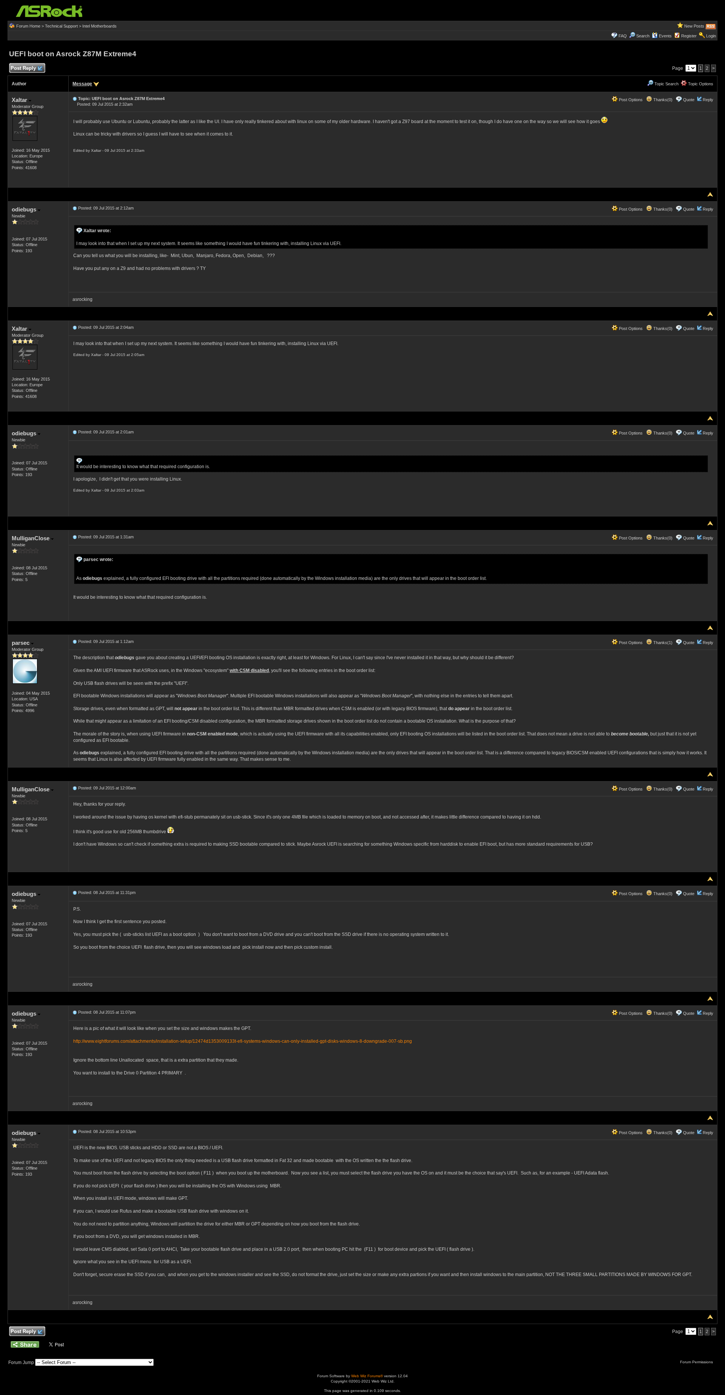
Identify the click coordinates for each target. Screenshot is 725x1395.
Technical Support (61, 26)
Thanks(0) (662, 99)
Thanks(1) (662, 642)
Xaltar (20, 100)
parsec (21, 643)
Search (642, 36)
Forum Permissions (697, 1362)
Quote (688, 99)
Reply (708, 99)
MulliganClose (31, 538)
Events (665, 36)
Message (82, 83)
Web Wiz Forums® (367, 1376)
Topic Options (700, 84)
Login (711, 36)
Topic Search (666, 84)
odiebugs (25, 209)
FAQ (623, 36)
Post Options (630, 99)
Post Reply (23, 68)
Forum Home (28, 26)
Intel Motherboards (99, 26)
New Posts (694, 26)
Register (689, 36)
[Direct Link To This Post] (74, 98)
